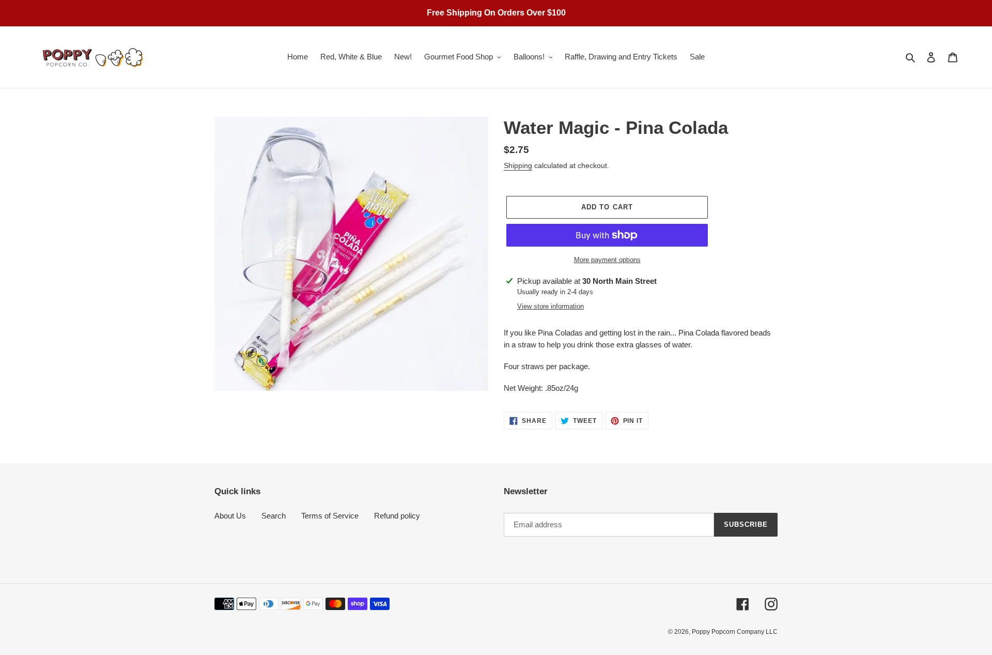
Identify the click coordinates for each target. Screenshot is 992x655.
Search (273, 515)
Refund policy (397, 515)
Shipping (518, 165)
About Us (230, 515)
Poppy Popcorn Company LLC (735, 631)
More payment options (607, 260)
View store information (550, 306)
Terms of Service (330, 515)
